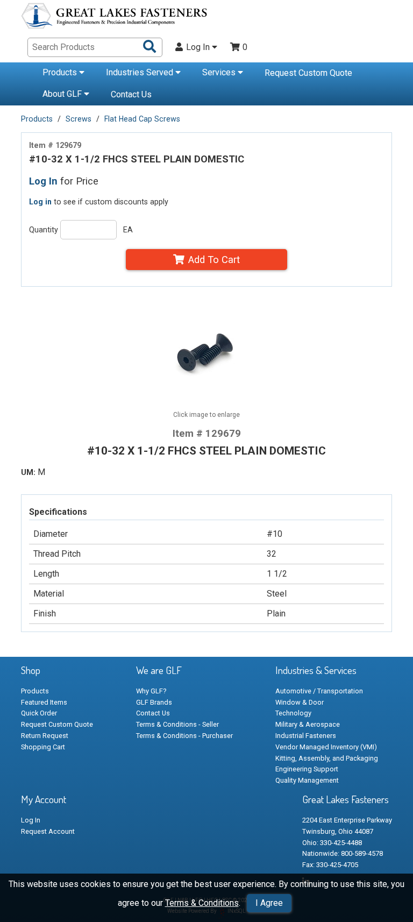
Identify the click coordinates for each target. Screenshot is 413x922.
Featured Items (44, 702)
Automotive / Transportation (319, 691)
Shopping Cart (43, 747)
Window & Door (299, 702)
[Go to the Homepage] (115, 17)
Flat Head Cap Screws (142, 119)
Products (60, 72)
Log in (40, 201)
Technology (293, 713)
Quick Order (39, 713)
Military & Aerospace (307, 724)
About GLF (63, 94)
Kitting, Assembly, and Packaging (326, 758)
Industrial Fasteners (305, 736)
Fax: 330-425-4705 (330, 865)
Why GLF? (151, 691)
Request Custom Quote (308, 73)
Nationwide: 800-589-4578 (342, 853)
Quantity (43, 229)
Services (220, 72)
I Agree (269, 903)
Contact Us (131, 94)
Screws (78, 119)
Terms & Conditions (202, 903)
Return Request (44, 736)
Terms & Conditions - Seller (177, 724)
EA (128, 229)
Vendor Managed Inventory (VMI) (326, 747)
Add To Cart (214, 259)
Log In (199, 47)
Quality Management (307, 780)
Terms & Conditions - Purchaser (184, 736)
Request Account (48, 831)
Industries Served (140, 72)
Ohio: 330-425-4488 (332, 843)
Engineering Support (306, 769)
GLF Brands (154, 702)
